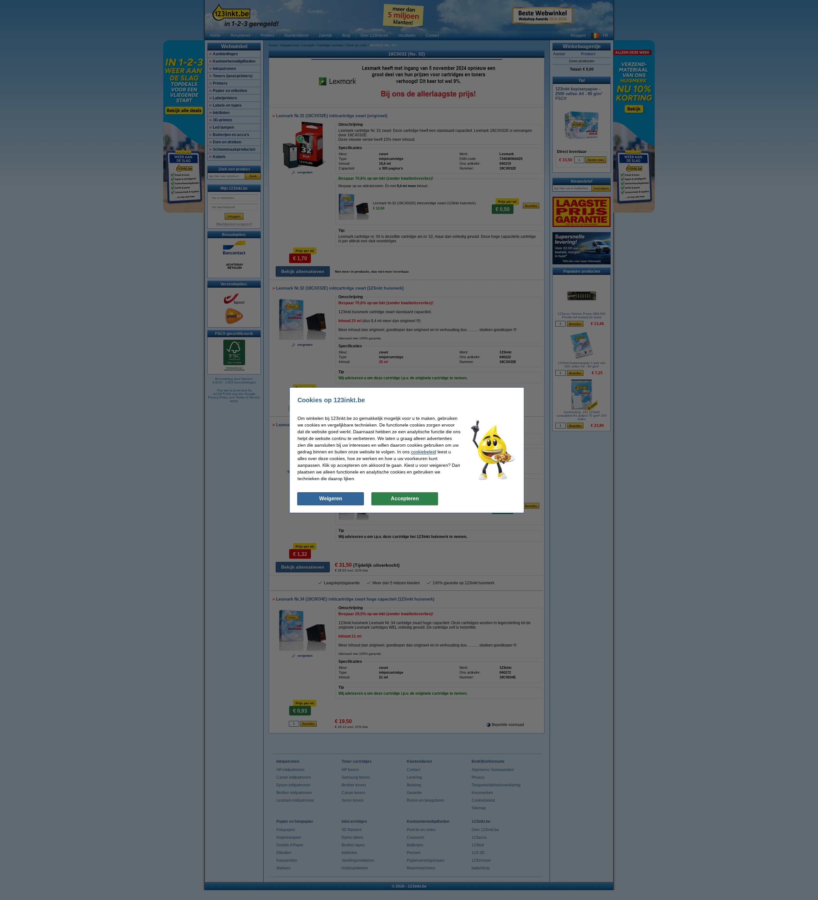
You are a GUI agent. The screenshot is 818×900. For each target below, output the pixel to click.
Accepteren (405, 498)
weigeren (330, 498)
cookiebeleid (423, 451)
